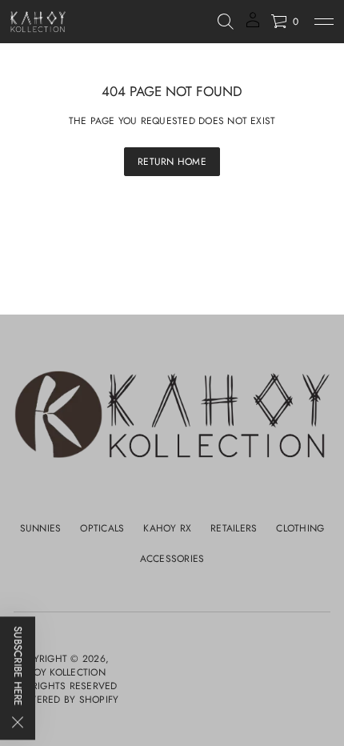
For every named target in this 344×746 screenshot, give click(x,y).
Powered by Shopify (66, 700)
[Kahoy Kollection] (38, 21)
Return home (172, 161)
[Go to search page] (225, 21)
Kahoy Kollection (60, 673)
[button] (225, 21)
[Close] (17, 725)
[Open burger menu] (324, 21)
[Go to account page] (252, 25)
